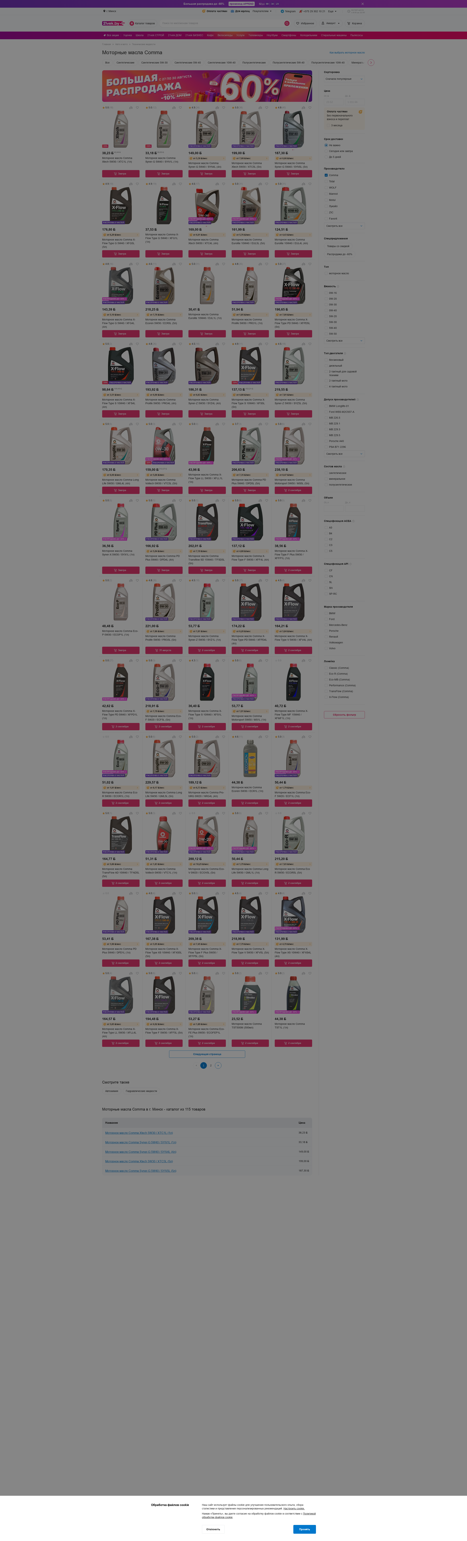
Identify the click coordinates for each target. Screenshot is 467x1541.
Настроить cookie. (294, 1508)
